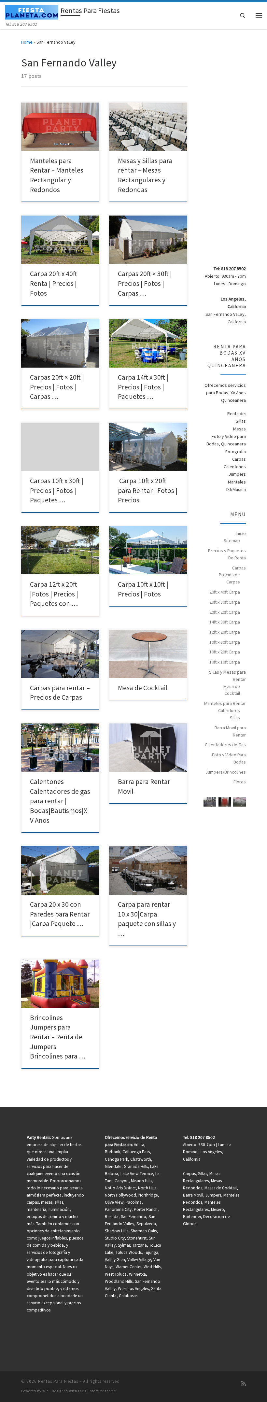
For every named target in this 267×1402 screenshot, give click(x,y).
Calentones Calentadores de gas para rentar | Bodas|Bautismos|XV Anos (60, 801)
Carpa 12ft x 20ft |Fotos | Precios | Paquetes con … (54, 594)
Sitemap (232, 540)
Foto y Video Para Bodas (229, 758)
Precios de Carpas (229, 578)
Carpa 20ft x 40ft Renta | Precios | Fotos (53, 283)
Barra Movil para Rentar (230, 731)
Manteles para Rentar (225, 703)
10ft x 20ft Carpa (224, 652)
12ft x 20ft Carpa (224, 632)
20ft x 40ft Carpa (224, 592)
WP (45, 1391)
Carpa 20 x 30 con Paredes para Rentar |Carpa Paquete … (60, 914)
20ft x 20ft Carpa (224, 612)
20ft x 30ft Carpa (224, 602)
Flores (239, 782)
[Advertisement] (235, 153)
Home (27, 42)
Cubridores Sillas (229, 714)
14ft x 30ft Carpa (224, 622)
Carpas (239, 568)
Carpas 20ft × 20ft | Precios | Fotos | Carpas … (57, 387)
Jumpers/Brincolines (225, 772)
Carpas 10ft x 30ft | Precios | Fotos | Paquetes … (56, 490)
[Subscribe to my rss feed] (243, 1384)
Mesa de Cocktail (142, 687)
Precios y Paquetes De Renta (227, 554)
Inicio (241, 533)
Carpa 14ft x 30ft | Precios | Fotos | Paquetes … (143, 387)
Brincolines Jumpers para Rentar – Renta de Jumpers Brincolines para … (57, 1037)
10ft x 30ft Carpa (224, 642)
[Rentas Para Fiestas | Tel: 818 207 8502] (31, 11)
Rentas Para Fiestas (58, 1381)
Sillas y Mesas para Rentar (227, 675)
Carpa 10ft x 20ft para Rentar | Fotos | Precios (147, 490)
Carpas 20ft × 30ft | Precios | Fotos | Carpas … (145, 283)
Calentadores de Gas (225, 745)
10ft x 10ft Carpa (224, 662)
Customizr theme (100, 1391)
